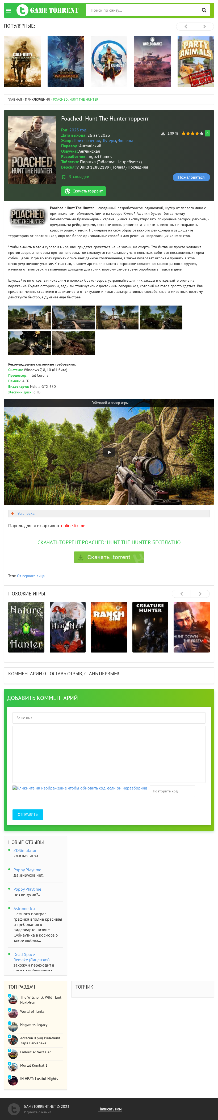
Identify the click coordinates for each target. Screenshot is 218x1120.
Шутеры (109, 140)
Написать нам (110, 1109)
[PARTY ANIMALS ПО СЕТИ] (196, 61)
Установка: (26, 513)
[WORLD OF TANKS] (152, 61)
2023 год (77, 130)
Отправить (28, 814)
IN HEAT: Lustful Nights (39, 1078)
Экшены (125, 140)
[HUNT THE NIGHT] (68, 627)
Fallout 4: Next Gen (36, 1052)
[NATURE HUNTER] (26, 627)
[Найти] (204, 10)
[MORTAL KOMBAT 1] (109, 61)
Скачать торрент (88, 191)
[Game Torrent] (47, 10)
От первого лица (31, 576)
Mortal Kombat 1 (34, 1065)
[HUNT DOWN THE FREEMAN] (192, 627)
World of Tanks (32, 1011)
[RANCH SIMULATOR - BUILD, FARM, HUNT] (109, 627)
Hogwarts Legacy (34, 1025)
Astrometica (24, 908)
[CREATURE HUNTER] (150, 627)
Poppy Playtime (27, 870)
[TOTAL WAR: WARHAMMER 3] (66, 61)
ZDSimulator (25, 850)
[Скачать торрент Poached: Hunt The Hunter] (109, 557)
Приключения (87, 140)
